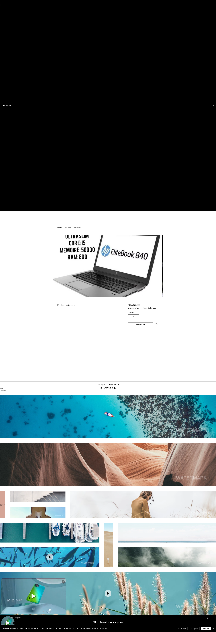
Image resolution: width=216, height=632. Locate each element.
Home (59, 227)
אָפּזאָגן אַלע (193, 628)
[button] (108, 105)
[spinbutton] (133, 317)
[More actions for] (206, 618)
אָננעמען (206, 628)
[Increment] (137, 317)
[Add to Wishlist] (156, 324)
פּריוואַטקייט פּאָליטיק (10, 628)
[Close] (213, 628)
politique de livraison (149, 308)
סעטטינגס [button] (182, 628)
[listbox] (108, 105)
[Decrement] (129, 317)
